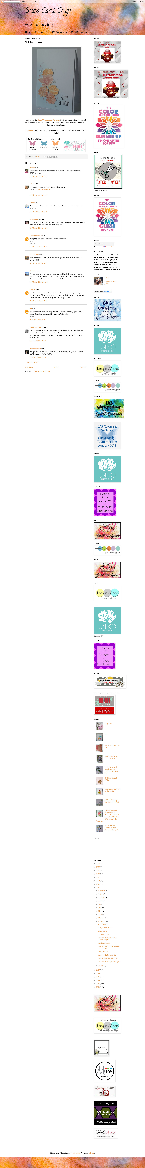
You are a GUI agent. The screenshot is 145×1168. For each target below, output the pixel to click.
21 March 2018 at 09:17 (38, 341)
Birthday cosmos (103, 934)
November (102, 890)
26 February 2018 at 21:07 (38, 282)
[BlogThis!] (50, 157)
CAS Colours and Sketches (49, 119)
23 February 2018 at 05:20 (38, 211)
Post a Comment (32, 362)
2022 (98, 874)
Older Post (83, 367)
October (101, 894)
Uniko (30, 130)
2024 (98, 870)
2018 (98, 887)
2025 (98, 867)
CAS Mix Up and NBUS (111, 779)
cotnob (32, 184)
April (100, 914)
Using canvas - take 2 (105, 927)
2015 (98, 977)
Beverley (33, 271)
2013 (98, 983)
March (100, 918)
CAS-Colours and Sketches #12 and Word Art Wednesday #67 (112, 770)
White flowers (102, 924)
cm (31, 308)
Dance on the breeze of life (107, 955)
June (100, 907)
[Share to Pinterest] (57, 157)
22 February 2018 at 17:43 (38, 176)
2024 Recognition (79, 32)
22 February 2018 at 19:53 (38, 195)
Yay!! (106, 734)
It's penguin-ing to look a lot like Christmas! (109, 947)
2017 (98, 970)
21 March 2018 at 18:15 (38, 357)
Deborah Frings (35, 348)
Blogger (91, 1153)
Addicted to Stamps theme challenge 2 (111, 757)
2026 (98, 863)
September (102, 897)
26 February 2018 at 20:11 (38, 263)
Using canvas (102, 931)
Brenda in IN (34, 219)
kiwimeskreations (36, 235)
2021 (98, 877)
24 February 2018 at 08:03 (38, 247)
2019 (98, 884)
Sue (107, 278)
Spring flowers (103, 951)
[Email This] (48, 157)
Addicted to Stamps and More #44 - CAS (112, 801)
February (101, 921)
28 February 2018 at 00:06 (38, 301)
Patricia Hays (34, 254)
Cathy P (32, 289)
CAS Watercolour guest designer (109, 961)
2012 (98, 987)
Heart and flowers (104, 943)
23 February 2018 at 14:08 (38, 228)
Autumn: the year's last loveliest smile (112, 790)
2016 (98, 973)
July (99, 904)
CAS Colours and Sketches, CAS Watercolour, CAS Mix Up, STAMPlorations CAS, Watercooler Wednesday (108, 816)
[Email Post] (44, 156)
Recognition (40, 32)
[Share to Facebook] (54, 157)
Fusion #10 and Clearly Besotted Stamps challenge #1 (111, 828)
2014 (98, 980)
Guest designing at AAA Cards (108, 958)
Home (28, 32)
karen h (32, 202)
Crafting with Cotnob (43, 189)
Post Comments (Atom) (42, 371)
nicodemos (76, 1153)
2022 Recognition (58, 32)
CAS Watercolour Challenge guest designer (107, 938)
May (100, 911)
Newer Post (29, 367)
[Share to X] (52, 157)
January (101, 965)
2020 (98, 880)
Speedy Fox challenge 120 (112, 746)
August (101, 901)
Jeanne (32, 167)
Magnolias (108, 723)
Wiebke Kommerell (36, 327)
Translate (109, 247)
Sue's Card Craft (48, 11)
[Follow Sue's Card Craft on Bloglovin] (103, 292)
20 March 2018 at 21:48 (38, 319)
